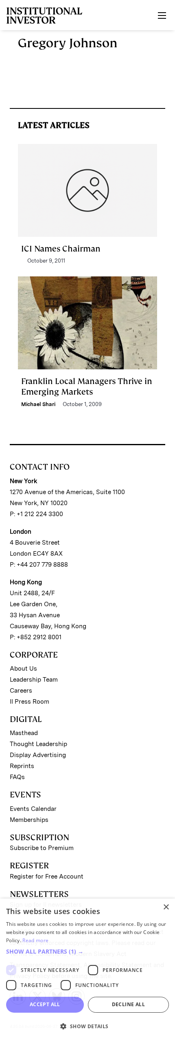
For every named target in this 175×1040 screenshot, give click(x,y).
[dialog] (87, 969)
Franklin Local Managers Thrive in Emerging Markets (86, 386)
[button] (87, 951)
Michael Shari (38, 404)
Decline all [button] (128, 1004)
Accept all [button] (45, 1004)
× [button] (166, 907)
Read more (35, 940)
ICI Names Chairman (61, 248)
